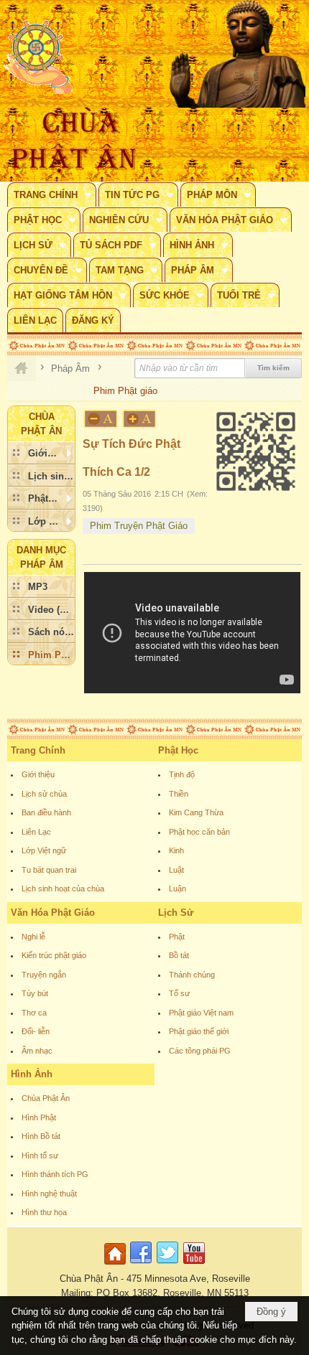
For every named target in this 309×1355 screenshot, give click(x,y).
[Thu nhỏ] (101, 418)
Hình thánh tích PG (55, 1174)
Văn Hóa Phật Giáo (53, 912)
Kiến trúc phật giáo (54, 955)
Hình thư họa (44, 1212)
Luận (177, 888)
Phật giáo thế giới (199, 1031)
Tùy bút (35, 993)
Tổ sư (179, 993)
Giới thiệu (38, 774)
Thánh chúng (192, 974)
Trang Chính (38, 750)
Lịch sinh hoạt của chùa (63, 888)
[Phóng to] (140, 418)
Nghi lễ (33, 936)
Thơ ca (34, 1012)
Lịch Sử (175, 912)
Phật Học (178, 750)
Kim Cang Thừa (196, 812)
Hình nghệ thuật (49, 1193)
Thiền (178, 793)
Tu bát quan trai (49, 870)
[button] (51, 194)
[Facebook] (140, 1265)
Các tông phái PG (200, 1050)
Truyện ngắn (44, 974)
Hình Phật (39, 1117)
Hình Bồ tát (41, 1136)
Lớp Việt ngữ (44, 850)
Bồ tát (179, 955)
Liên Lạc (36, 831)
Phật (177, 936)
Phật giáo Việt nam (201, 1012)
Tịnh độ (182, 774)
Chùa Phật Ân (46, 1098)
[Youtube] (194, 1265)
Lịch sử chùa (44, 793)
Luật (176, 870)
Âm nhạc (37, 1050)
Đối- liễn (36, 1031)
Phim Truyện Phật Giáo (139, 525)
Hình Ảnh (31, 1074)
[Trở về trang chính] (116, 1265)
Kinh (176, 850)
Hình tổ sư (40, 1155)
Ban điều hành (46, 812)
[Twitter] (167, 1265)
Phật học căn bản (199, 831)
